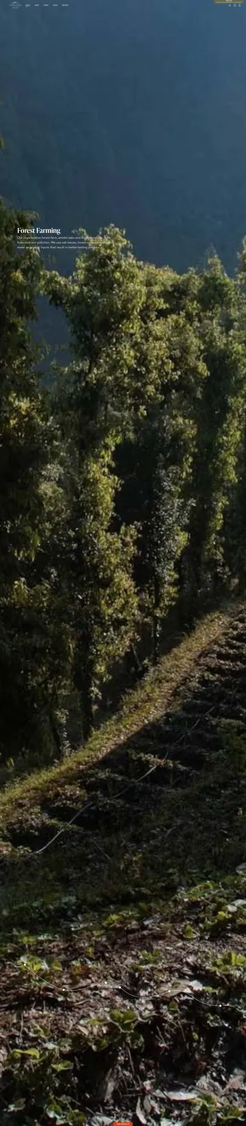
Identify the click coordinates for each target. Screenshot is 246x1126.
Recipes (65, 5)
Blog (55, 5)
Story (46, 5)
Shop (37, 5)
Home (27, 5)
